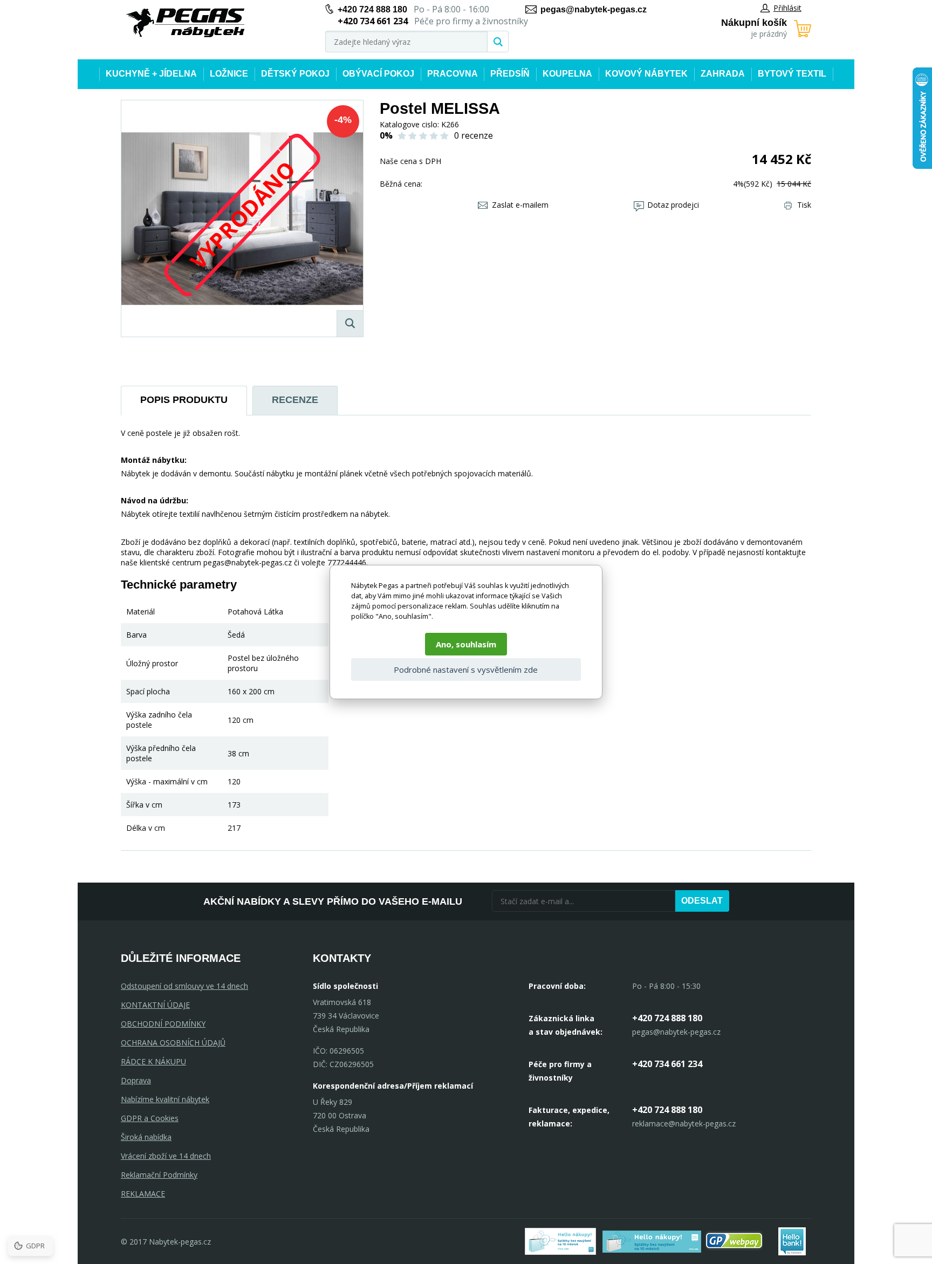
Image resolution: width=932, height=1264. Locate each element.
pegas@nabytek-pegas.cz (593, 9)
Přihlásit (787, 8)
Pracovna (452, 73)
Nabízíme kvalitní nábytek (165, 1099)
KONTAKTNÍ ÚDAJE (155, 1005)
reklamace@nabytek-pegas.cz (684, 1123)
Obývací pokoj (378, 73)
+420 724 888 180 (372, 9)
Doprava (136, 1080)
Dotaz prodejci (673, 205)
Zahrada (723, 73)
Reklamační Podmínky (159, 1175)
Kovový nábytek (646, 73)
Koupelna (567, 73)
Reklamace (143, 1193)
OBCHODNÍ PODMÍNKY (163, 1024)
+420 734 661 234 (667, 1064)
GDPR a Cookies (150, 1118)
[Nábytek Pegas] (185, 23)
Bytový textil (792, 73)
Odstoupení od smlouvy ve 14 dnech (184, 986)
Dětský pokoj (295, 73)
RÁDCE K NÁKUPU (153, 1061)
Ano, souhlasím (466, 644)
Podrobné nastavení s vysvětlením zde (466, 669)
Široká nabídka (146, 1137)
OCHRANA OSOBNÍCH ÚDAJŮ (173, 1042)
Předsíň (510, 73)
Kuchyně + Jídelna (151, 73)
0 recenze (473, 135)
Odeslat (702, 900)
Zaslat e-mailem (520, 205)
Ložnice (229, 73)
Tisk (804, 205)
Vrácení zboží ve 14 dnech (166, 1156)
